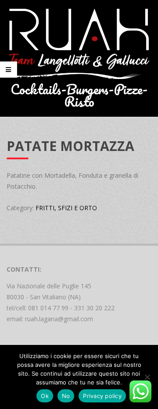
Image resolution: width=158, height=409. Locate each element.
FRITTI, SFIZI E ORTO (66, 208)
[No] (147, 377)
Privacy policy (102, 395)
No (66, 395)
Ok (45, 395)
